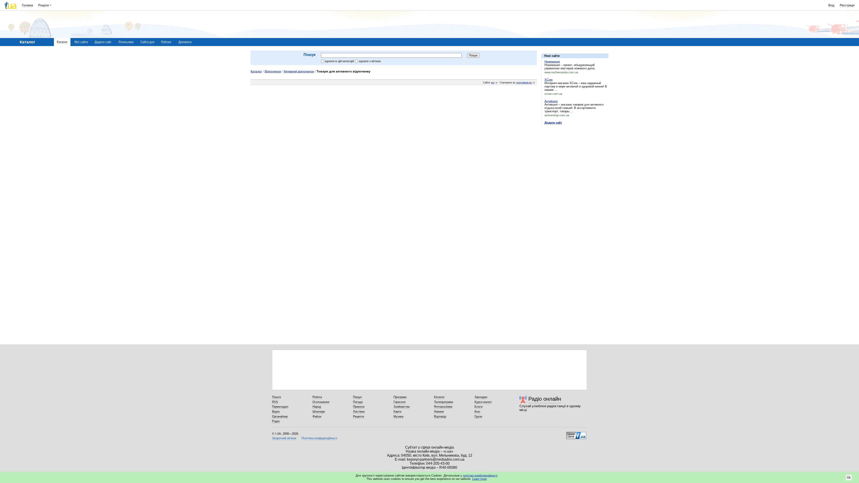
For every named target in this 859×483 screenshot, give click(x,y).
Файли (317, 416)
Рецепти (358, 416)
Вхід (831, 5)
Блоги (478, 406)
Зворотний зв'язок (284, 438)
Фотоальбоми (443, 406)
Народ (317, 406)
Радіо (276, 421)
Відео (276, 411)
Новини (439, 411)
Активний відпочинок (299, 71)
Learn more (479, 479)
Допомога (185, 42)
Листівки (359, 411)
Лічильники (126, 42)
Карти (397, 411)
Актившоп (551, 101)
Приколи (358, 406)
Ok (849, 477)
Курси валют (483, 402)
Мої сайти (81, 42)
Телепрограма (443, 402)
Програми (399, 397)
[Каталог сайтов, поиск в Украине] (576, 434)
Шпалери (319, 411)
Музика (398, 416)
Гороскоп (399, 402)
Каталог (62, 42)
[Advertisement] (574, 157)
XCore (548, 79)
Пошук (357, 397)
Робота (317, 397)
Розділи (43, 5)
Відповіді (440, 416)
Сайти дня (147, 42)
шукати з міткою (370, 61)
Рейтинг (166, 42)
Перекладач (280, 406)
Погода (358, 402)
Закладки (480, 397)
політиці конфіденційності (480, 475)
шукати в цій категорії (340, 61)
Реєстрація (847, 5)
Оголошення (321, 402)
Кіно (477, 411)
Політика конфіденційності (319, 438)
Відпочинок (273, 71)
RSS (275, 402)
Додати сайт (103, 42)
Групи (478, 416)
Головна (27, 5)
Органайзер (280, 416)
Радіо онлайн (544, 399)
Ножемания (552, 61)
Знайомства (401, 406)
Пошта (276, 397)
